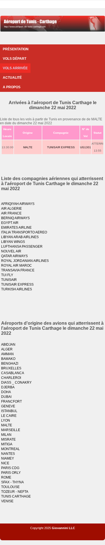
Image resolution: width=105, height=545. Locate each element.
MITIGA (6, 444)
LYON (5, 420)
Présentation (16, 49)
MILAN (6, 435)
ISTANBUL (9, 411)
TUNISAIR (9, 280)
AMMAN (7, 354)
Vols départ (14, 59)
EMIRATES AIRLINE (16, 228)
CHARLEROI (11, 378)
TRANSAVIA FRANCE (17, 270)
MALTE (27, 147)
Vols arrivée (15, 68)
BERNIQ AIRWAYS (15, 218)
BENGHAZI (9, 363)
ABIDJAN (8, 344)
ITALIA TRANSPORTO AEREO (24, 232)
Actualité (12, 78)
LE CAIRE (9, 416)
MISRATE (8, 439)
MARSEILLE (10, 430)
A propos (11, 87)
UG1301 (85, 147)
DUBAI (6, 397)
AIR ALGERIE (11, 209)
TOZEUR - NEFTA (14, 492)
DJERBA (8, 387)
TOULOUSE (10, 487)
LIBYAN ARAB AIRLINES (20, 237)
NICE (5, 463)
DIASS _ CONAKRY (16, 382)
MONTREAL (10, 449)
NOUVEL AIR (11, 251)
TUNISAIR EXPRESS (61, 147)
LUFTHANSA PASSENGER (22, 246)
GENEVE (8, 406)
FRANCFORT (11, 401)
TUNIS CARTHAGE (16, 496)
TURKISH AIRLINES (16, 289)
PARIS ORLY (11, 473)
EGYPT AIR (9, 223)
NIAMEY (7, 458)
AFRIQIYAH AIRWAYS (17, 204)
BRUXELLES (11, 368)
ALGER (7, 349)
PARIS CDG (10, 468)
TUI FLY (7, 275)
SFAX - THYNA (12, 482)
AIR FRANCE (11, 213)
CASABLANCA (12, 373)
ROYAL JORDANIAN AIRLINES (25, 261)
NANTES (8, 454)
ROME (6, 477)
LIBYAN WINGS (13, 242)
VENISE (7, 501)
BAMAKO (8, 359)
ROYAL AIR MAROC (16, 265)
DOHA (6, 392)
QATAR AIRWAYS (14, 256)
